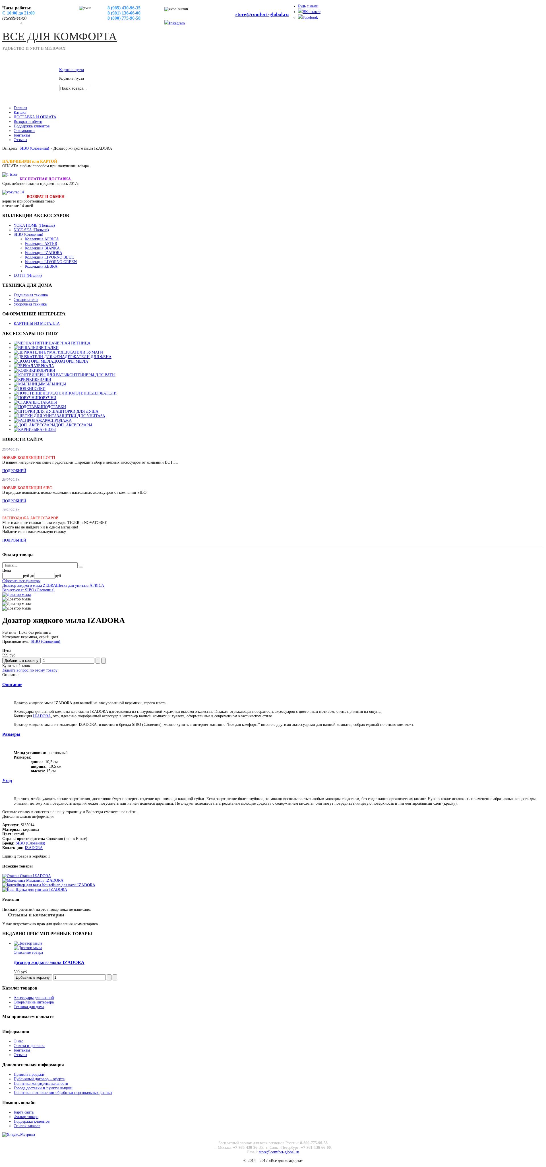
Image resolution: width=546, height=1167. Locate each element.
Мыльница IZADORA (44, 880)
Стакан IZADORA (35, 876)
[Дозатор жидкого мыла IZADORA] (28, 943)
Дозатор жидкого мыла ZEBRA (29, 585)
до (32, 576)
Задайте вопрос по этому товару (29, 670)
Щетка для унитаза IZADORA (41, 889)
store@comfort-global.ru (262, 14)
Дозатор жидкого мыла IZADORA (49, 962)
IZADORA (42, 716)
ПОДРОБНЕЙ (14, 471)
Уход (7, 780)
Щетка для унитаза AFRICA (80, 585)
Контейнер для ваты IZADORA (68, 885)
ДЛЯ (59, 36)
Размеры (11, 734)
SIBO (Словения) (34, 148)
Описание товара (28, 952)
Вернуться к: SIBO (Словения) (28, 590)
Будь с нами (308, 6)
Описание (12, 684)
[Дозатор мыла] (16, 594)
